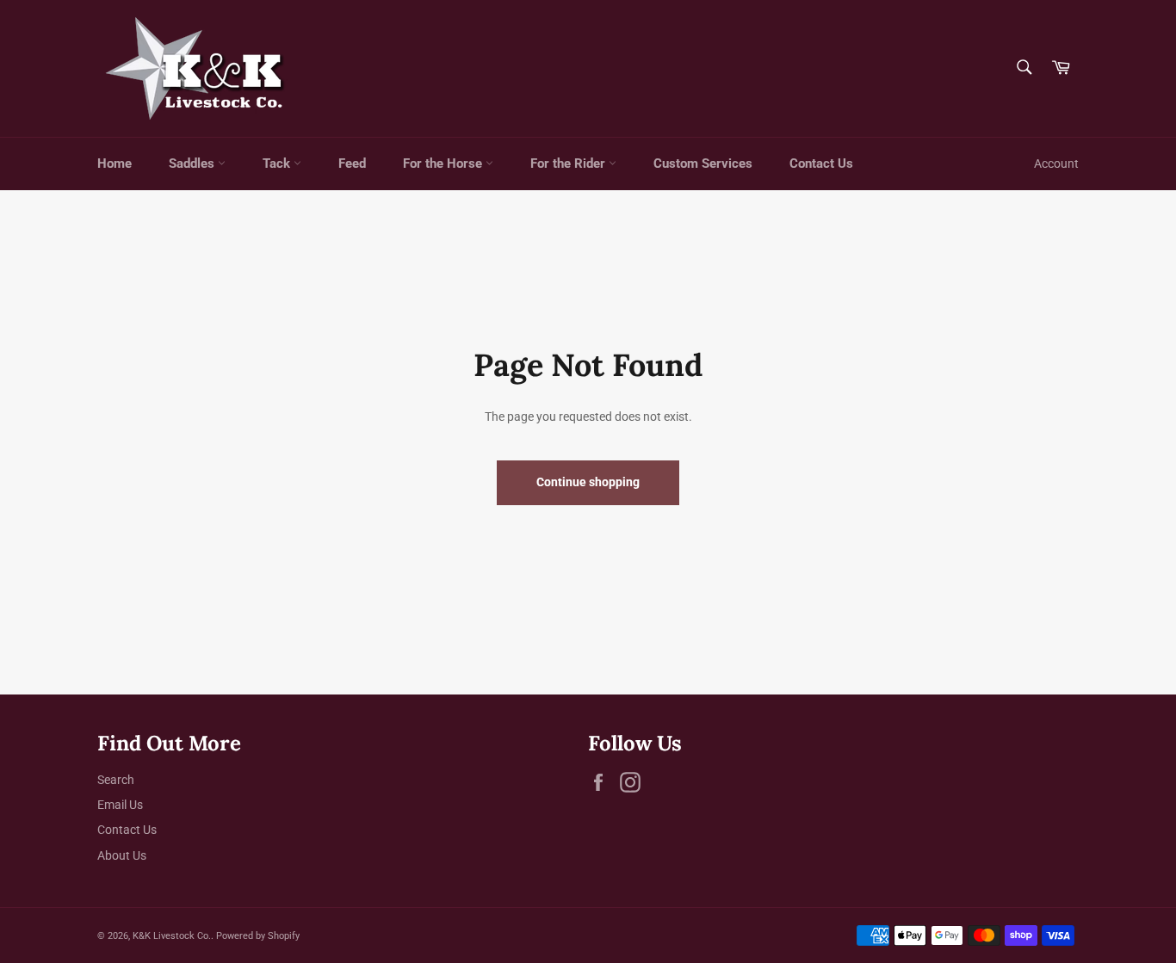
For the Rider (569, 163)
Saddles (193, 163)
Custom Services (702, 163)
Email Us (120, 805)
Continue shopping (588, 482)
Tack (278, 163)
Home (114, 163)
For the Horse (444, 163)
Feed (352, 163)
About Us (121, 855)
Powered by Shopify (258, 935)
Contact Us (821, 163)
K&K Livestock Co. (172, 935)
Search (115, 780)
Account (1056, 163)
